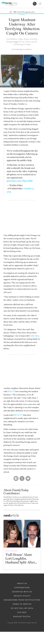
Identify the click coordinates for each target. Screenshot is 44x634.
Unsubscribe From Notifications (22, 600)
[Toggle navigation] (34, 3)
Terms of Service (22, 604)
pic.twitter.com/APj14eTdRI (20, 180)
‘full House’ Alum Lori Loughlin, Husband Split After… (21, 558)
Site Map (22, 612)
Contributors (22, 587)
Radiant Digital (22, 616)
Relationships (11, 551)
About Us (22, 583)
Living (22, 14)
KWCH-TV (18, 415)
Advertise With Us (22, 591)
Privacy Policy (22, 596)
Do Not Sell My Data (22, 608)
